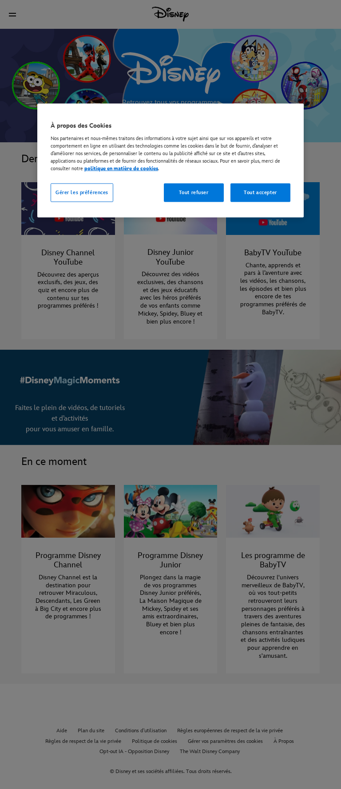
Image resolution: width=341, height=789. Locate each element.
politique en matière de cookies (121, 168)
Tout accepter (260, 192)
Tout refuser (194, 192)
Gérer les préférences (82, 192)
